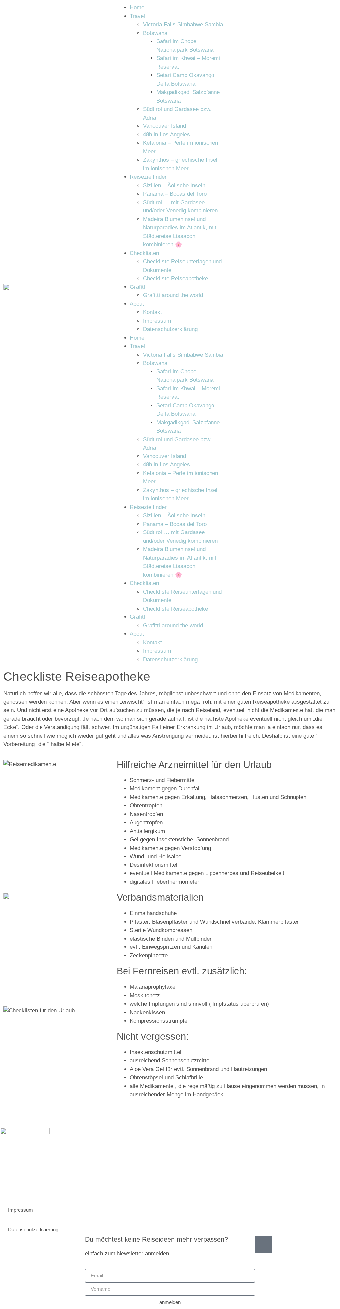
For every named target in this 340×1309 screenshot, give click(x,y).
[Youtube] (63, 1186)
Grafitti (138, 287)
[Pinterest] (45, 1186)
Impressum (157, 321)
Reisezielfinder (148, 177)
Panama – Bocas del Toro (175, 194)
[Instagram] (8, 1186)
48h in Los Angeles (166, 134)
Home (137, 7)
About (137, 304)
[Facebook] (26, 1186)
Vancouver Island (164, 126)
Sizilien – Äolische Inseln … (177, 185)
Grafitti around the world (173, 295)
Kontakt (152, 312)
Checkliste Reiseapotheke (175, 278)
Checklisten (144, 253)
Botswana (155, 33)
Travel (137, 16)
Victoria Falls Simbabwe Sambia (183, 24)
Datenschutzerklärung (170, 329)
